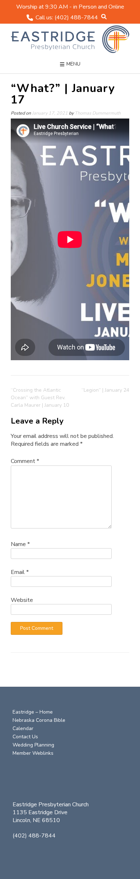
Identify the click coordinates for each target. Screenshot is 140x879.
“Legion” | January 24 (105, 390)
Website (22, 600)
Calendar (23, 728)
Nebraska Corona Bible (39, 720)
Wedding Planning (33, 745)
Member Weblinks (33, 753)
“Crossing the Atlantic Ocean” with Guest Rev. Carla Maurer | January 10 (40, 398)
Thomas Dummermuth (98, 113)
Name (20, 544)
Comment (25, 461)
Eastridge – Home (33, 712)
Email (20, 572)
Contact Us (25, 736)
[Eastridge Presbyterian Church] (70, 39)
